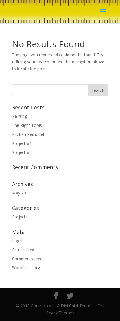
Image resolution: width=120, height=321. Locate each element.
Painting (19, 116)
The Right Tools (27, 125)
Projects (20, 217)
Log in (18, 240)
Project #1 (22, 143)
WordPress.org (26, 267)
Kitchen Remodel (28, 134)
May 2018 (21, 193)
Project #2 (22, 152)
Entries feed (23, 249)
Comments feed (27, 259)
